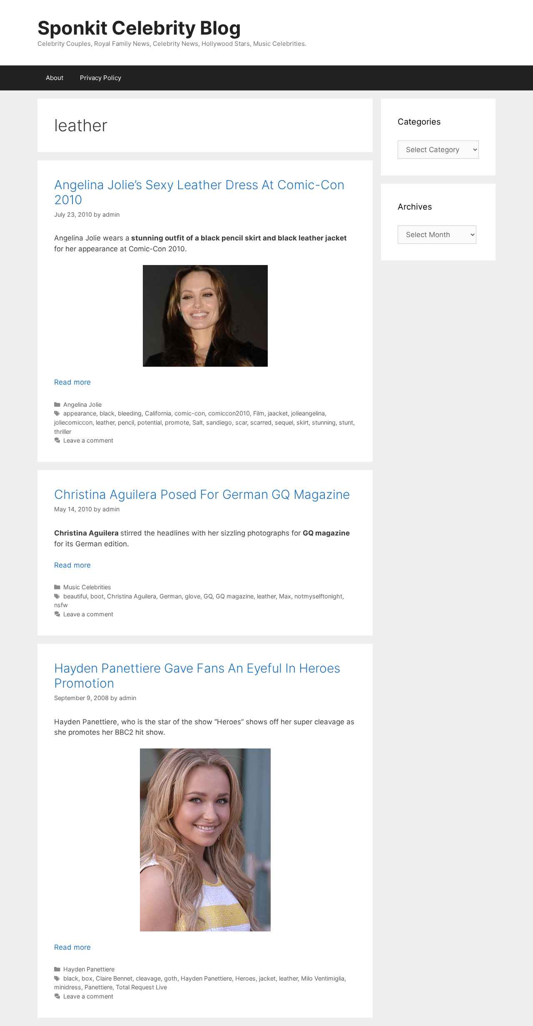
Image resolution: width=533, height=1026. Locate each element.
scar (241, 422)
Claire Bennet (114, 978)
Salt (197, 422)
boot (97, 596)
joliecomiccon (73, 422)
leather (105, 422)
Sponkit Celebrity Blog (139, 27)
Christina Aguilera (131, 596)
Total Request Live (141, 987)
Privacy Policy (100, 78)
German (170, 596)
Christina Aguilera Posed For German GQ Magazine (202, 494)
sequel (284, 422)
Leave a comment (88, 440)
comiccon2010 (229, 413)
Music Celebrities (87, 587)
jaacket (278, 413)
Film (258, 413)
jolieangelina (308, 413)
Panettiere (98, 987)
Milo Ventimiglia (322, 978)
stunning (324, 422)
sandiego (219, 422)
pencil (126, 422)
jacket (267, 978)
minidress (67, 987)
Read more (72, 382)
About (54, 78)
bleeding (130, 413)
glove (192, 596)
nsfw (61, 604)
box (87, 978)
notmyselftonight (318, 596)
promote (177, 422)
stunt (346, 422)
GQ (208, 596)
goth (170, 978)
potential (149, 422)
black (107, 413)
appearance (79, 413)
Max (285, 596)
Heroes (245, 978)
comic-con (189, 413)
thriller (62, 431)
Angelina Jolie (82, 404)
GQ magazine (235, 596)
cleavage (148, 978)
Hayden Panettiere (89, 969)
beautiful (75, 596)
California (158, 413)
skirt (302, 422)
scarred (260, 422)
